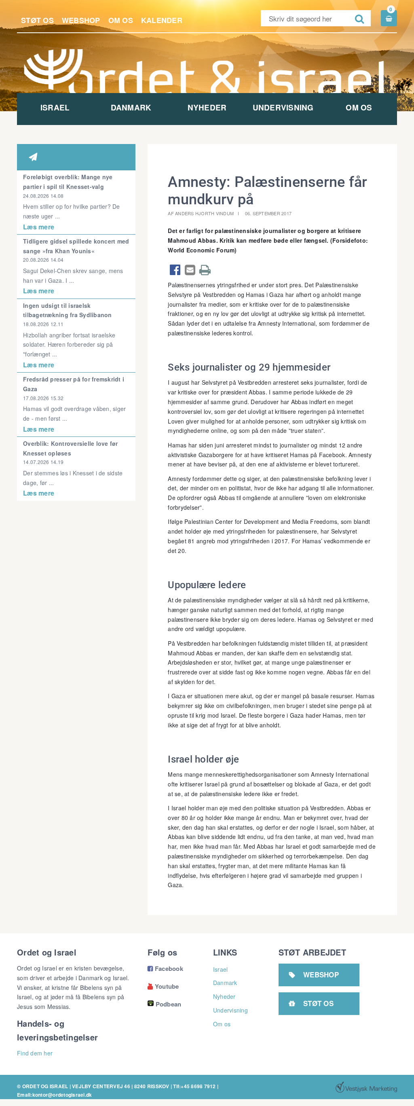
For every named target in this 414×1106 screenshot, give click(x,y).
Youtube (163, 986)
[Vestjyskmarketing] (366, 1087)
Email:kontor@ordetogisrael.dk (54, 1094)
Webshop (81, 20)
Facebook (165, 968)
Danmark (131, 107)
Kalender (161, 20)
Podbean (169, 1004)
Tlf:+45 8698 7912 (194, 1086)
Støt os (37, 20)
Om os (120, 20)
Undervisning (283, 107)
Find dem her (35, 1053)
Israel (55, 107)
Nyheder (207, 107)
